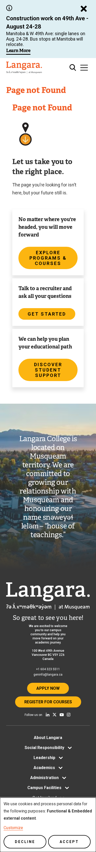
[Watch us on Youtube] (62, 715)
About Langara (48, 737)
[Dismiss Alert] (84, 9)
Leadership (44, 757)
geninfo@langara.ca (48, 674)
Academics (44, 767)
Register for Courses (48, 701)
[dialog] (48, 825)
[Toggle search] (73, 67)
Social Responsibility (44, 747)
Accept (69, 842)
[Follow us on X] (54, 715)
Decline (25, 842)
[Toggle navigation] (84, 67)
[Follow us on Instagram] (68, 715)
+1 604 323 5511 (48, 669)
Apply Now (48, 688)
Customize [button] (13, 827)
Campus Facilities (44, 787)
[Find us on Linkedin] (47, 715)
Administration (44, 777)
